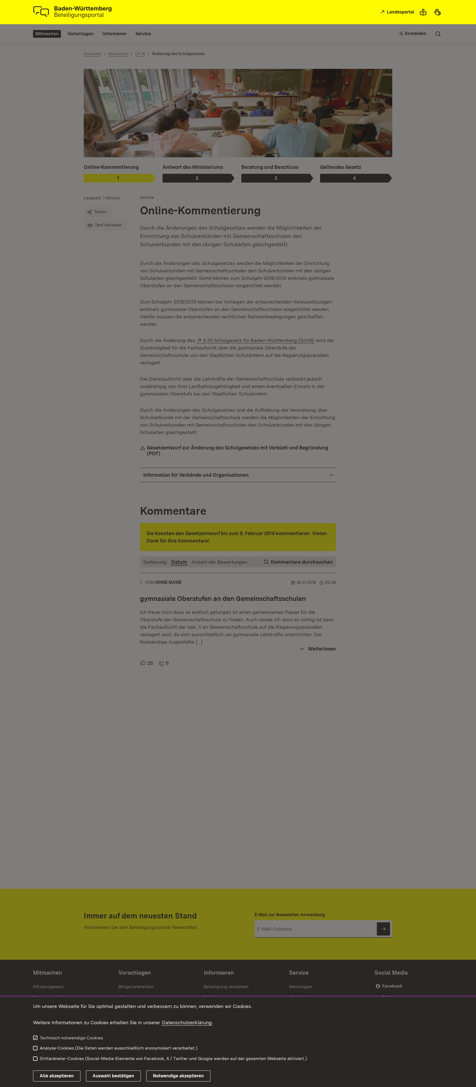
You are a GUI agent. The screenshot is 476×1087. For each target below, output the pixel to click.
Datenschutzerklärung (187, 1022)
